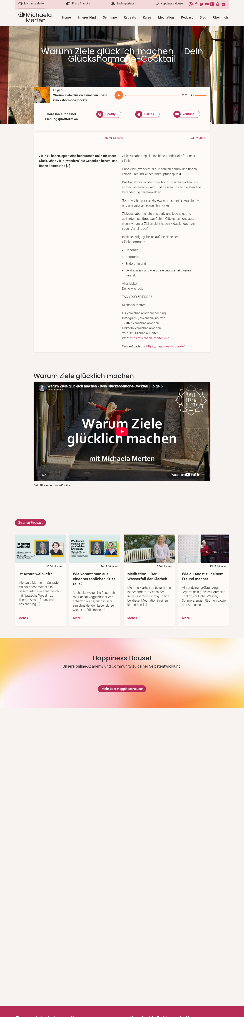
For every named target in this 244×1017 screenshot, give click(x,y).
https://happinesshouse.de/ (165, 346)
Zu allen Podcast (30, 522)
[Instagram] (191, 4)
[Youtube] (207, 4)
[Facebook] (197, 4)
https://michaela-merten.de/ (149, 338)
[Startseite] (35, 17)
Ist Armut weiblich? (35, 574)
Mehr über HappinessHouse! (122, 689)
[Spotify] (218, 4)
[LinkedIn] (213, 4)
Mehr (22, 618)
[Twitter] (202, 4)
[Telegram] (224, 4)
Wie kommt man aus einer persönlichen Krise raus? (94, 579)
